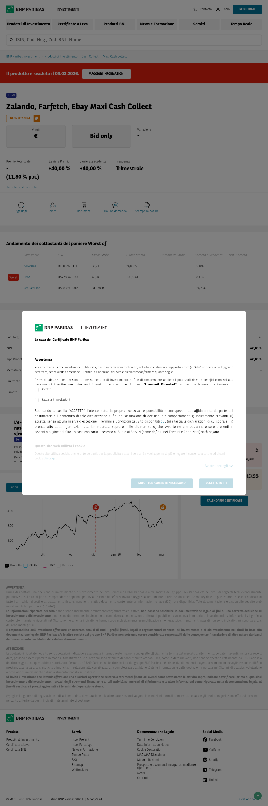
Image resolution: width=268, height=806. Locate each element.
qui (163, 421)
